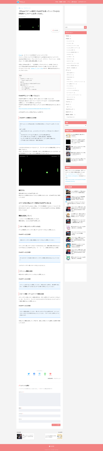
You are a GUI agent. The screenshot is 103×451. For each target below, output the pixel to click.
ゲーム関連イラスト (71, 83)
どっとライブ (70, 41)
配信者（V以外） (63, 1)
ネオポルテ (70, 54)
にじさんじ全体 (71, 49)
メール (21, 413)
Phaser (20, 55)
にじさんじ (70, 43)
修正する (22, 82)
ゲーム (69, 1)
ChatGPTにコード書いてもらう (26, 78)
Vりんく (22, 2)
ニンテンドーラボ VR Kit (72, 90)
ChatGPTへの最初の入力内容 (27, 80)
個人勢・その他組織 (72, 67)
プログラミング (57, 378)
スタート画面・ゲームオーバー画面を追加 (29, 89)
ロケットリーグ (71, 97)
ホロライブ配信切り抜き (72, 65)
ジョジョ (68, 101)
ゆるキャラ (69, 111)
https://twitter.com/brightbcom (72, 176)
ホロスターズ (70, 58)
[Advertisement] (39, 41)
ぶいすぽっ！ (70, 56)
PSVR (69, 79)
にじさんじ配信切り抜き (72, 52)
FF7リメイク (70, 74)
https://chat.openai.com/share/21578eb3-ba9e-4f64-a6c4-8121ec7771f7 (34, 108)
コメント (21, 392)
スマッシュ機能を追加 (25, 88)
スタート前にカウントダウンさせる (28, 86)
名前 (20, 408)
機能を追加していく (24, 85)
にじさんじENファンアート (73, 47)
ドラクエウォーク (71, 88)
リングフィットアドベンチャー (74, 94)
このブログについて (82, 1)
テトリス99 (70, 85)
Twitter (68, 36)
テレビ (68, 104)
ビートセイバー (71, 92)
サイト (20, 419)
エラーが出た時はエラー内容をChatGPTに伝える (30, 83)
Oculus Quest (70, 77)
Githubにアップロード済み (37, 68)
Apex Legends (70, 72)
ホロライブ (70, 61)
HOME (52, 446)
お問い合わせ (74, 1)
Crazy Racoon (70, 117)
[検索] (85, 27)
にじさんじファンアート (73, 45)
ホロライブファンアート (73, 63)
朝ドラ (69, 106)
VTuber (56, 1)
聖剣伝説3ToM (70, 99)
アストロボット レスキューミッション (75, 81)
